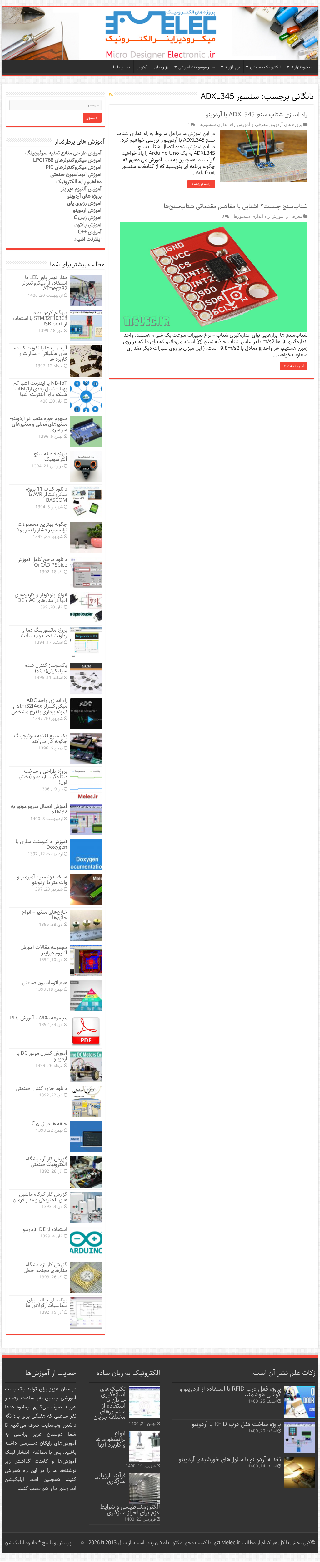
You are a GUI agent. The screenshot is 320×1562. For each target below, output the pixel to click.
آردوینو (142, 67)
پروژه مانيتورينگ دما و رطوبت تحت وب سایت (44, 633)
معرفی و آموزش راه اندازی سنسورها (233, 124)
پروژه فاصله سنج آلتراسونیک (50, 456)
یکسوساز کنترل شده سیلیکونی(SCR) (46, 668)
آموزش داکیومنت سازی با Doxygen (41, 844)
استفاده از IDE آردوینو (45, 1229)
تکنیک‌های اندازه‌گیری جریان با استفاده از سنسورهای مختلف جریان (109, 1403)
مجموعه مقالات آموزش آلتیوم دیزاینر (43, 950)
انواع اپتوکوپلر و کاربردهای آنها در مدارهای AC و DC (41, 597)
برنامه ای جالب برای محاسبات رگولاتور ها (46, 1303)
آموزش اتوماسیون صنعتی (76, 174)
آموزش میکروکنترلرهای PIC (74, 167)
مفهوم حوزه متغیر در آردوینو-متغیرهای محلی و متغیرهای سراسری (38, 424)
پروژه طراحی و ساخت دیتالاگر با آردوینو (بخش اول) (43, 777)
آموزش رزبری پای (84, 203)
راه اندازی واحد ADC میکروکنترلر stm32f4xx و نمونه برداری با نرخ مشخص (39, 706)
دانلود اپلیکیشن (21, 1542)
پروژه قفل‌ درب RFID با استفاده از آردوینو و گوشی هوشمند (230, 1392)
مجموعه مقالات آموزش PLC (38, 1018)
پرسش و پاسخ (56, 1542)
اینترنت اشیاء (88, 239)
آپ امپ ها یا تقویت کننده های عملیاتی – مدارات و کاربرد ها (40, 354)
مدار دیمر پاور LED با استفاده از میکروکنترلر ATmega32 (44, 283)
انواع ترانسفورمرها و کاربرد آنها (110, 1439)
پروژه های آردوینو (286, 124)
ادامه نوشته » (201, 184)
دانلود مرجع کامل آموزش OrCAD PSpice (42, 562)
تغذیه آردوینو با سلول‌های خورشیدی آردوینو (230, 1459)
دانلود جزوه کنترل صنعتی (41, 1088)
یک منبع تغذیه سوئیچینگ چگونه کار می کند (40, 738)
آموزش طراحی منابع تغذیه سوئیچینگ (63, 153)
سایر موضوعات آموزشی (196, 67)
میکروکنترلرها (301, 67)
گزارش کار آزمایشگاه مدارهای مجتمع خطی (45, 1267)
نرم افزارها (232, 67)
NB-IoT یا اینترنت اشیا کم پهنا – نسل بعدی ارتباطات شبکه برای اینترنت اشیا (40, 389)
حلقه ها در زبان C (49, 1123)
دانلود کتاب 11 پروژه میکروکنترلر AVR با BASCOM (46, 495)
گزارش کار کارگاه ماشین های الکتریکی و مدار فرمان (40, 1197)
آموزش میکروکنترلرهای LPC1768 (67, 160)
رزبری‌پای (161, 67)
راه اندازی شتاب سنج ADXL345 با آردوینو (257, 114)
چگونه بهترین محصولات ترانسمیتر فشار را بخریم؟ (42, 527)
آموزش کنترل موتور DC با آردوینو (41, 1056)
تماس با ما (121, 67)
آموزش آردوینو (87, 210)
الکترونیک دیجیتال (265, 67)
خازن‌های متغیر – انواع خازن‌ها (44, 915)
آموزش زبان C (88, 217)
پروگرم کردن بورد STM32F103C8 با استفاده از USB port (39, 318)
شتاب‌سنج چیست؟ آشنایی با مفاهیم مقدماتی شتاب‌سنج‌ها (236, 206)
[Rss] (82, 1542)
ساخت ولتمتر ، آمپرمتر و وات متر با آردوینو (42, 879)
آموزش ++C (90, 232)
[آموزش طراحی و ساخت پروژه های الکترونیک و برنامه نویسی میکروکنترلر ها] (160, 33)
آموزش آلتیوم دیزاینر (81, 188)
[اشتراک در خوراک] (111, 95)
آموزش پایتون (88, 224)
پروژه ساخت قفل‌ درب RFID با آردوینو (236, 1424)
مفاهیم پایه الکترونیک (79, 181)
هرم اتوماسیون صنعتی (44, 982)
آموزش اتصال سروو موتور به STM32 (39, 809)
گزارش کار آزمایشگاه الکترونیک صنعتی (46, 1161)
